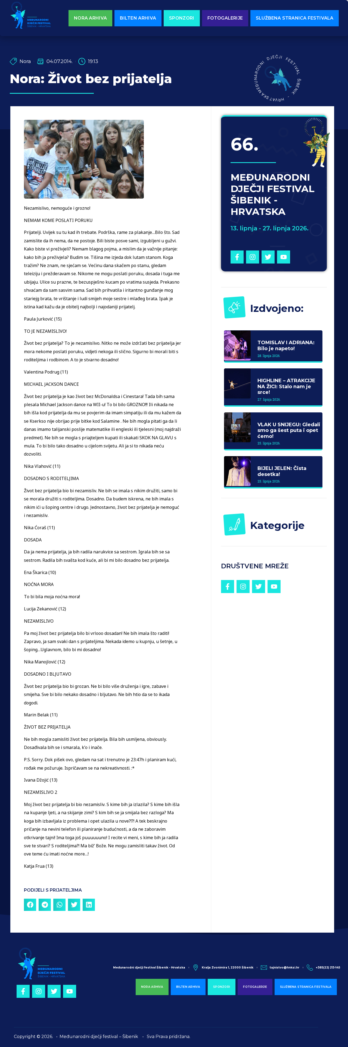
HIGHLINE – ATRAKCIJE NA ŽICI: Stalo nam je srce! (286, 386)
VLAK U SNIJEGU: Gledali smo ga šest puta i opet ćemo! (288, 430)
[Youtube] (283, 257)
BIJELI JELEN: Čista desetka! (281, 471)
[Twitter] (268, 257)
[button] (30, 905)
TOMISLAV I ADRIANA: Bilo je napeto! (286, 346)
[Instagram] (252, 257)
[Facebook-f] (237, 257)
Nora (25, 61)
